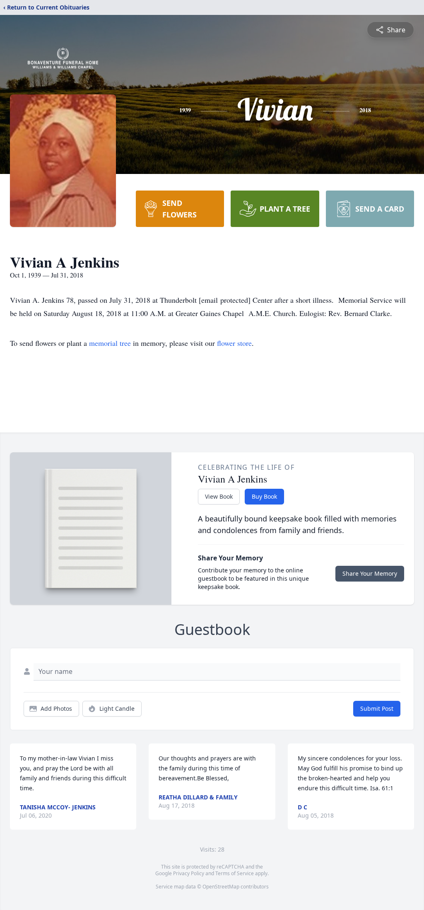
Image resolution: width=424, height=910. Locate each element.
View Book (219, 496)
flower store (234, 343)
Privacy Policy (188, 873)
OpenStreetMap (220, 886)
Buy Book (264, 496)
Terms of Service (234, 873)
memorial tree (110, 343)
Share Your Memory (369, 573)
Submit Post (376, 708)
